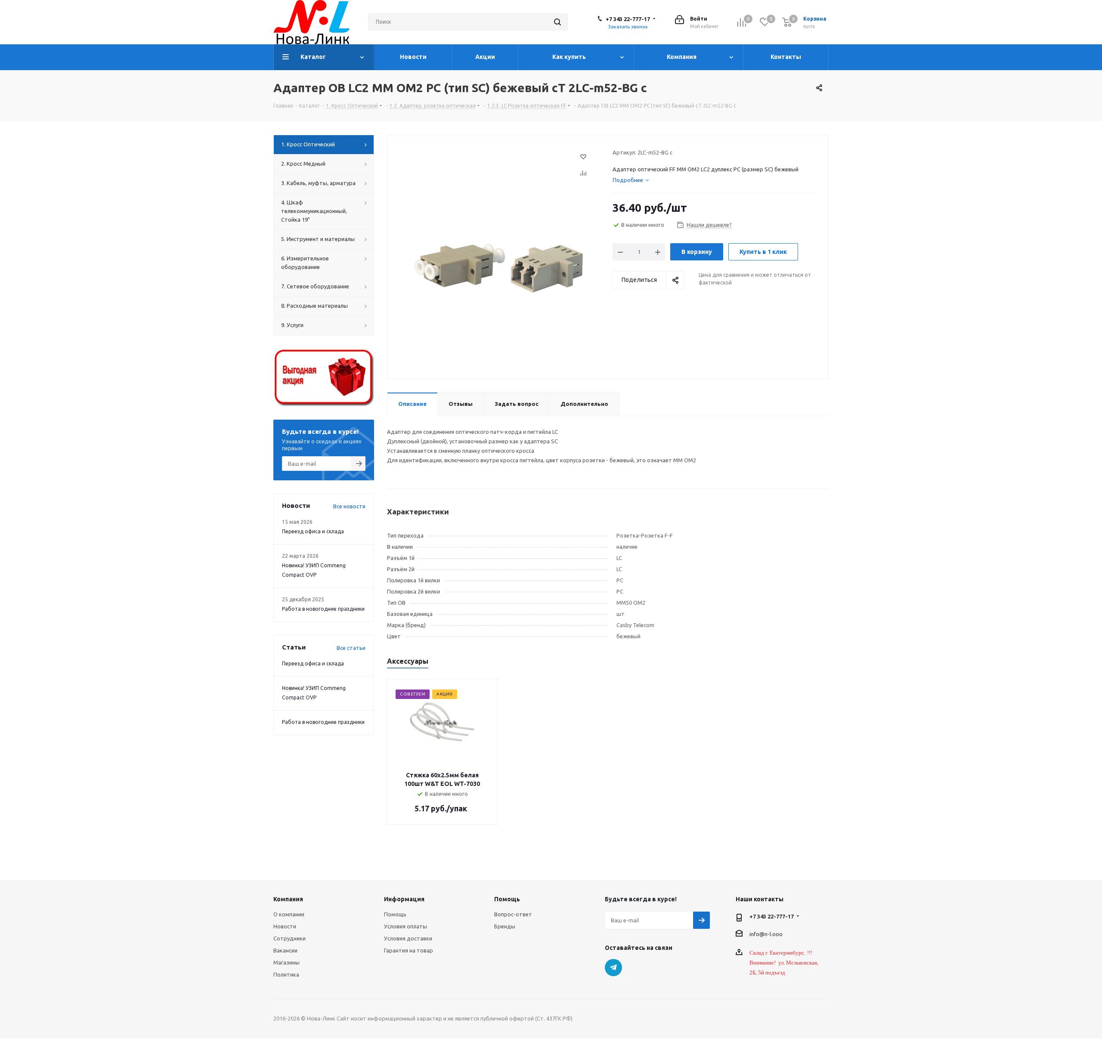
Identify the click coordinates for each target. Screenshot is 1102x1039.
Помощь (395, 914)
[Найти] (557, 22)
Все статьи (351, 648)
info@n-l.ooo (766, 934)
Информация (404, 899)
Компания (288, 899)
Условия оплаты (405, 926)
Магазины (286, 962)
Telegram (613, 967)
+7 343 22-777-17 (628, 19)
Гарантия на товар (408, 950)
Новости (284, 926)
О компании (288, 914)
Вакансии (285, 950)
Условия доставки (408, 938)
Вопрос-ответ (513, 914)
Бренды (504, 926)
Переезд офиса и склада (313, 531)
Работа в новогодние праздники (323, 609)
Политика (286, 974)
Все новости (349, 506)
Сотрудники (289, 938)
